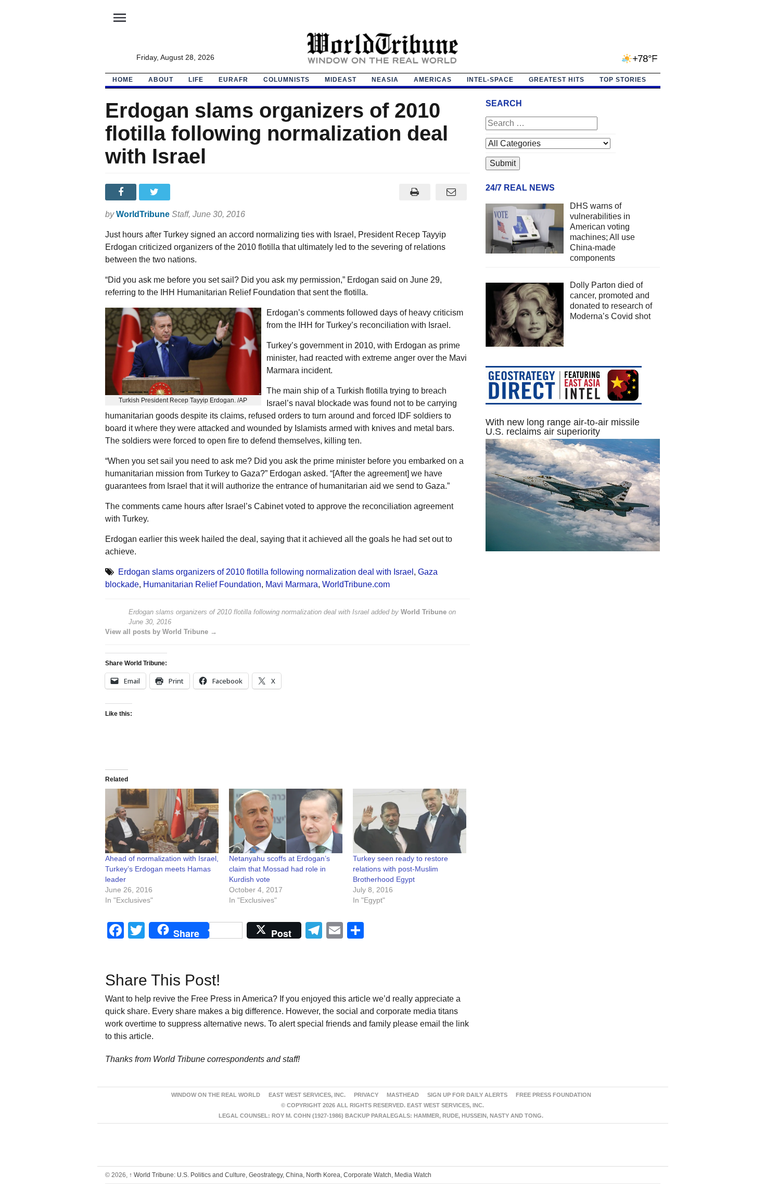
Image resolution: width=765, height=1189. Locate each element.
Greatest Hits (556, 79)
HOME (122, 79)
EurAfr (233, 79)
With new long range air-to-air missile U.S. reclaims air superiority (563, 427)
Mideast (340, 79)
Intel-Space (490, 79)
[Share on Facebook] (122, 192)
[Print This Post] (414, 192)
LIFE (195, 79)
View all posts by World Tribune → (161, 632)
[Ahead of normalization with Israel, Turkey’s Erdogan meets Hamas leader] (162, 821)
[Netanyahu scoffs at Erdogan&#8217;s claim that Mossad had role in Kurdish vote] (285, 821)
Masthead (403, 1095)
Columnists (286, 79)
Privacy (366, 1095)
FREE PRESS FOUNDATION (553, 1095)
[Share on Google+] (190, 192)
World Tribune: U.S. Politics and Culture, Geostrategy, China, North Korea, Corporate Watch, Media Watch (280, 1175)
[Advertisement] (573, 658)
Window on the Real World (215, 1095)
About (160, 79)
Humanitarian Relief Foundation (202, 584)
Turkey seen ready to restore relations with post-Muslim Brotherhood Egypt (400, 868)
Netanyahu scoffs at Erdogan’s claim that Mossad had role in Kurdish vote (279, 868)
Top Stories (623, 79)
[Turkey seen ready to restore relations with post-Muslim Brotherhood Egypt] (409, 821)
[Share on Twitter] (156, 192)
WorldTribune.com (356, 584)
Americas (433, 79)
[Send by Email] (451, 192)
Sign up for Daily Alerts (467, 1095)
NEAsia (385, 79)
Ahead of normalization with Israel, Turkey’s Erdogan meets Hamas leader (162, 868)
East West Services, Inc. (307, 1095)
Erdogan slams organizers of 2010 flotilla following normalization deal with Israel (266, 571)
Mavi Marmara (291, 584)
